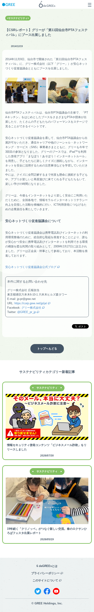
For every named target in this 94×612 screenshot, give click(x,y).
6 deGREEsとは (47, 566)
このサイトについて (45, 580)
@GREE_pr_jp (26, 312)
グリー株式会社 (31, 307)
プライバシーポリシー (45, 573)
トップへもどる (47, 348)
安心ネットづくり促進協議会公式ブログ (30, 267)
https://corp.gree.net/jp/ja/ (30, 303)
